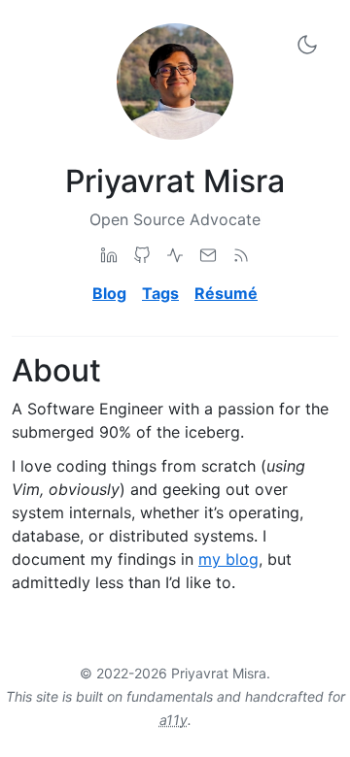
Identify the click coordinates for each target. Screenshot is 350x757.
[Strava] (175, 254)
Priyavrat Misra (175, 181)
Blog (109, 293)
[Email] (208, 254)
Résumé (226, 293)
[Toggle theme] (307, 43)
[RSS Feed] (241, 254)
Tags (160, 293)
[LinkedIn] (109, 254)
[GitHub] (142, 254)
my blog (228, 559)
